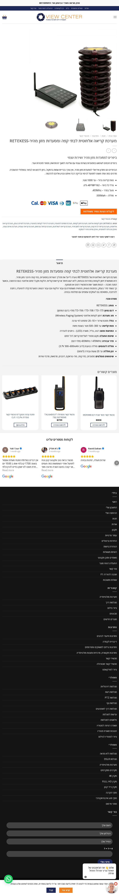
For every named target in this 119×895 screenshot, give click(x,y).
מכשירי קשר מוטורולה (107, 664)
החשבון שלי (111, 507)
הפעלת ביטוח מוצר (45, 8)
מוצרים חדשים (110, 619)
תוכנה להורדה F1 (109, 574)
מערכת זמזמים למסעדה (63, 223)
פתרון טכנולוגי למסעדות (108, 229)
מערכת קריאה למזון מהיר (81, 226)
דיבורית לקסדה (110, 641)
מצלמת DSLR (110, 759)
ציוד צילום (112, 608)
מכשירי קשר (84, 135)
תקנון (114, 529)
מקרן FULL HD (109, 781)
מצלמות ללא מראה (108, 753)
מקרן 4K (113, 775)
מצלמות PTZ (111, 697)
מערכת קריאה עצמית (26, 226)
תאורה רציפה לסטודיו (107, 725)
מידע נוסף (20, 425)
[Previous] (117, 404)
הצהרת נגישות (110, 546)
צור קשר (33, 8)
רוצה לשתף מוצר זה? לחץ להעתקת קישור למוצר (93, 237)
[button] (2, 463)
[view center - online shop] (59, 17)
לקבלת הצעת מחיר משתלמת (98, 211)
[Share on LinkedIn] (88, 245)
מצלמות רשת (111, 692)
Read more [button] (8, 470)
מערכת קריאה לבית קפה (100, 226)
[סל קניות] (4, 17)
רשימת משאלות (110, 552)
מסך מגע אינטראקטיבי (106, 798)
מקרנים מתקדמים (109, 770)
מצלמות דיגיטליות (109, 686)
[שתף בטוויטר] (103, 245)
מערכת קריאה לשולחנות (62, 226)
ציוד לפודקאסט (109, 669)
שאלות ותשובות (77, 8)
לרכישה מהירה (99, 425)
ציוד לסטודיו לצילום (107, 736)
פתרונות (95, 135)
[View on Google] (5, 450)
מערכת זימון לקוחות (80, 223)
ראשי (114, 501)
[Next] (2, 404)
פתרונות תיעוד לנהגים (107, 636)
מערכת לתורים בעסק (21, 223)
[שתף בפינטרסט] (93, 245)
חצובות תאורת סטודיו (107, 731)
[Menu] (115, 17)
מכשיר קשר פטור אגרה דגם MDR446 (99, 415)
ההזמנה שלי (111, 513)
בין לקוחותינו (59, 8)
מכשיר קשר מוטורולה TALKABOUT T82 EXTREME (59, 416)
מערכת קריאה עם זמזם (43, 226)
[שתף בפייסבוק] (109, 245)
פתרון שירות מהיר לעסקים (88, 229)
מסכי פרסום (111, 803)
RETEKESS (107, 223)
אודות (87, 8)
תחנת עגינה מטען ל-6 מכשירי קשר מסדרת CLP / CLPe (20, 416)
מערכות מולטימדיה (108, 596)
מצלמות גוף (112, 703)
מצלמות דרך (111, 602)
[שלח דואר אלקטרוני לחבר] (98, 245)
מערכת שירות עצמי (10, 226)
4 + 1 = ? (108, 848)
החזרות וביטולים (109, 540)
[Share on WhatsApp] (114, 245)
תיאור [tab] (59, 263)
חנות (104, 135)
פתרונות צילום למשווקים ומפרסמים (101, 647)
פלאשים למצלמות (109, 719)
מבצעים (113, 613)
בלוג (67, 8)
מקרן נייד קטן (110, 787)
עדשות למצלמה (109, 714)
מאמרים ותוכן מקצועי (107, 557)
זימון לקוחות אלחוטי (95, 223)
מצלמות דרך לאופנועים (106, 708)
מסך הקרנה (111, 792)
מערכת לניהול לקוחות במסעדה (42, 223)
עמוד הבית (113, 135)
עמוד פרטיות (111, 535)
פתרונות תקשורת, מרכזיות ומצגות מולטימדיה (96, 652)
